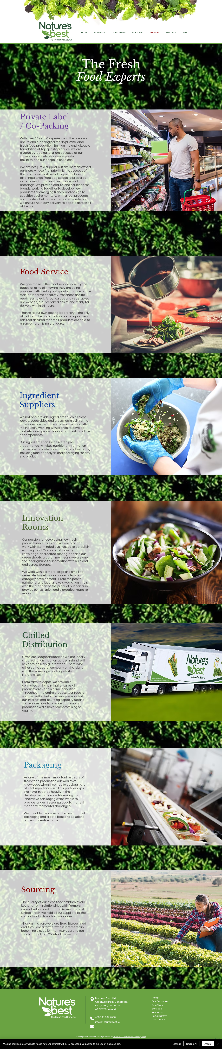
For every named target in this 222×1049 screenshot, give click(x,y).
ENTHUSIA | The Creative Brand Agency (129, 1037)
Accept (207, 1043)
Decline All (191, 1043)
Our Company (160, 1001)
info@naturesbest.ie (107, 1022)
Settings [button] (177, 1043)
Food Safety (159, 1016)
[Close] (218, 1043)
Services (157, 1008)
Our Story (157, 1005)
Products (157, 1012)
